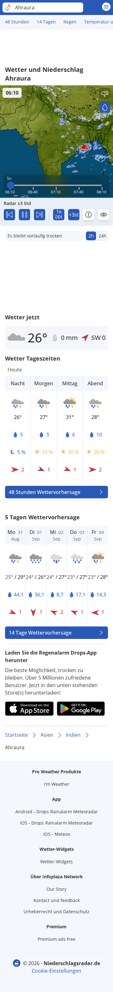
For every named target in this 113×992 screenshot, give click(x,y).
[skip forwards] (39, 214)
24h (102, 236)
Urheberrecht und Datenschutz (56, 912)
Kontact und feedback (57, 900)
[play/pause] (24, 214)
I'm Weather (56, 784)
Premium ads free (56, 939)
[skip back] (9, 214)
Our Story (56, 889)
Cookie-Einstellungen (56, 970)
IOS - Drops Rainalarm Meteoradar (56, 823)
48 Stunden (17, 22)
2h (91, 236)
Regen (70, 22)
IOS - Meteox (56, 834)
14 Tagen (46, 22)
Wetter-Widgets (56, 862)
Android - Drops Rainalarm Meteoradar (56, 812)
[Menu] (106, 6)
